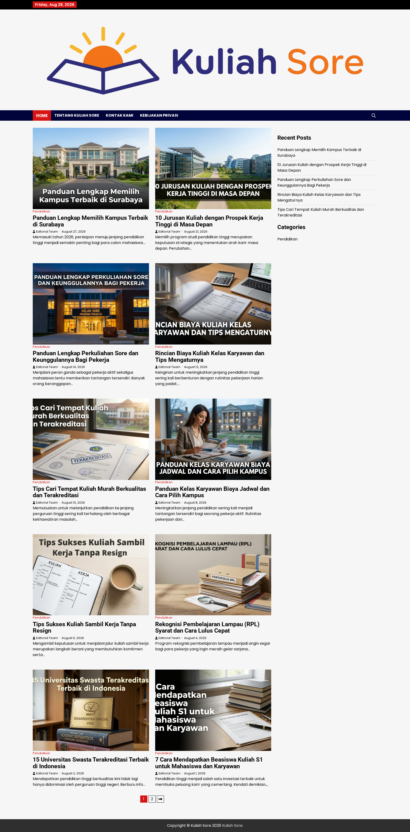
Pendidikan (41, 211)
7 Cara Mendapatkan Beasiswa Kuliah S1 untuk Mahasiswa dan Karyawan (209, 763)
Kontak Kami (119, 115)
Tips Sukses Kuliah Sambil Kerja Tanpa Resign (84, 627)
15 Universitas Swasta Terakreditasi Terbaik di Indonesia (91, 763)
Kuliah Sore (232, 825)
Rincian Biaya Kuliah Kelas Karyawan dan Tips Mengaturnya (209, 356)
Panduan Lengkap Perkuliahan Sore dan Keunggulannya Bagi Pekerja (85, 356)
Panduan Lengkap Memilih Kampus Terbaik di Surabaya (90, 221)
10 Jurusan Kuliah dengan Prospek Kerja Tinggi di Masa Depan (209, 221)
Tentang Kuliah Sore (76, 115)
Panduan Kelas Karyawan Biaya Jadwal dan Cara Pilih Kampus (212, 492)
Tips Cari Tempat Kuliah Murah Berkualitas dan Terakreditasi (89, 492)
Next (160, 799)
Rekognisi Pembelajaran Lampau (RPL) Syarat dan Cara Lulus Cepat (207, 627)
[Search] (373, 115)
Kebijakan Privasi (159, 115)
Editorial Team (47, 232)
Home (42, 115)
